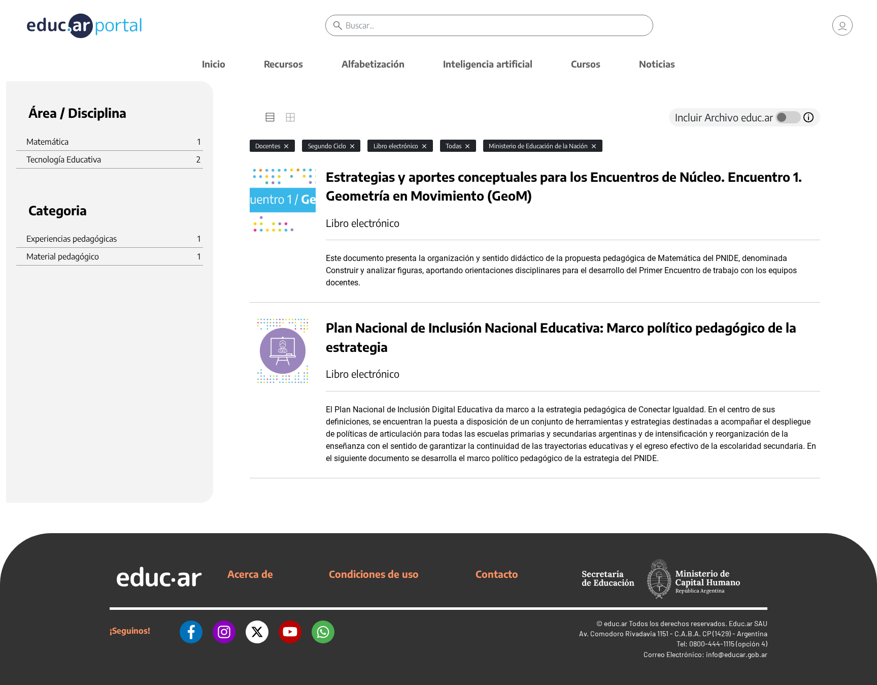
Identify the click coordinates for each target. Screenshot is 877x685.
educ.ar (615, 623)
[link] (842, 25)
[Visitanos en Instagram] (224, 630)
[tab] (270, 117)
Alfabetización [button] (373, 64)
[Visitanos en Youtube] (290, 630)
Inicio (213, 64)
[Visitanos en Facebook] (191, 630)
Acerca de (250, 574)
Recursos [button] (283, 64)
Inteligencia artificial (487, 64)
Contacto (497, 574)
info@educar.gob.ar (736, 654)
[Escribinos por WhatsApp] (323, 630)
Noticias (657, 64)
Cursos (585, 64)
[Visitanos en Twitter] (257, 630)
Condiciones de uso (374, 574)
